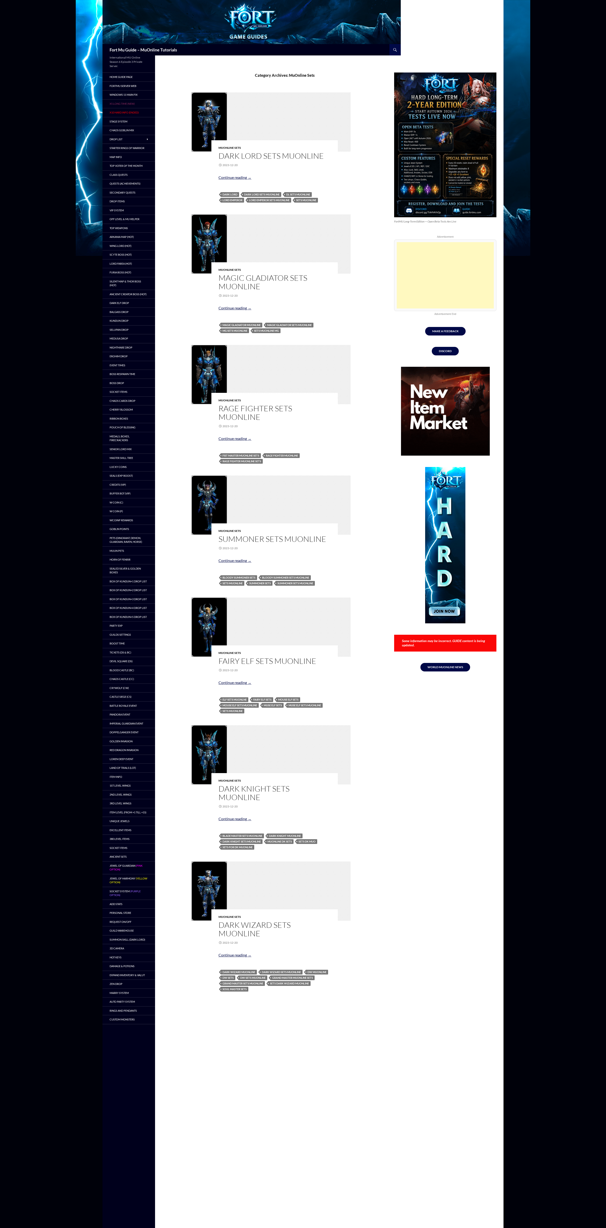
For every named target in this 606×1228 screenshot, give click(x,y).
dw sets (228, 977)
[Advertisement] (445, 275)
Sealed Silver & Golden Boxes (125, 570)
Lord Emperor (232, 200)
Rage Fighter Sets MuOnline (255, 412)
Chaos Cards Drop (122, 400)
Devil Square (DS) (121, 661)
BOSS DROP (117, 383)
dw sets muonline (253, 977)
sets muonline (306, 200)
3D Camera (117, 948)
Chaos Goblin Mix (122, 130)
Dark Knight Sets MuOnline (254, 793)
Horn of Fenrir (120, 559)
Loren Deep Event (121, 759)
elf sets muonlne (235, 699)
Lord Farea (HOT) (121, 263)
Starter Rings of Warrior (127, 148)
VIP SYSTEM (117, 210)
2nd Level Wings (121, 794)
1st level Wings (120, 785)
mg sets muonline (235, 330)
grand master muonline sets (292, 977)
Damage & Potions (122, 966)
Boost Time (117, 643)
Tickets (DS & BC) (120, 652)
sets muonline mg (266, 330)
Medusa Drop (119, 338)
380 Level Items (119, 838)
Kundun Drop (119, 320)
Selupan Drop (119, 329)
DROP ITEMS (117, 201)
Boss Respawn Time (122, 374)
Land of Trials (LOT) (123, 767)
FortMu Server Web (123, 85)
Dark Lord (230, 194)
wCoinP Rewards (121, 520)
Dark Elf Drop (119, 302)
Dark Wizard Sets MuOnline (254, 929)
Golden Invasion (121, 741)
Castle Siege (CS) (120, 696)
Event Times (117, 365)
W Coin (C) (116, 502)
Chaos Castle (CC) (122, 678)
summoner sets (260, 583)
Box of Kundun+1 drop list (128, 581)
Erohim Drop (119, 356)
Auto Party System (122, 1001)
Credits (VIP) (118, 484)
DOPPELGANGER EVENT (124, 732)
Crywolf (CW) (119, 687)
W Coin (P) (116, 511)
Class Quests (119, 174)
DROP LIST (116, 139)
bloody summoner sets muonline (285, 577)
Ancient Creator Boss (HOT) (128, 294)
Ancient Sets (118, 856)
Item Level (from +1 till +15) (128, 812)
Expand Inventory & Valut (127, 975)
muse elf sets (273, 705)
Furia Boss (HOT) (120, 272)
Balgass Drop (119, 311)
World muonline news (445, 667)
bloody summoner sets (239, 577)
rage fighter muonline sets (242, 461)
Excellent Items (120, 830)
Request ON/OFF (120, 921)
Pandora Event (120, 714)
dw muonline (316, 972)
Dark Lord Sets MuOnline (271, 156)
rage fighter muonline (282, 455)
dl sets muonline (298, 194)
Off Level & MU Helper (124, 219)
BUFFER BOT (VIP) (120, 493)
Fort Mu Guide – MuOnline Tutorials (143, 49)
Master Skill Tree (121, 457)
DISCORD (445, 351)
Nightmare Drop (121, 347)
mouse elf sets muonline (240, 705)
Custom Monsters (122, 1019)
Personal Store (120, 912)
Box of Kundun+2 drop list (128, 590)
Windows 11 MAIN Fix (124, 94)
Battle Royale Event (123, 705)
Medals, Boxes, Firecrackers (119, 438)
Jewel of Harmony (128, 880)
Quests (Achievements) (125, 183)
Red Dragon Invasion (124, 750)
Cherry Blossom (121, 409)
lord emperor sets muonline (269, 200)
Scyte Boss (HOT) (121, 254)
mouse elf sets (288, 699)
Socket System (125, 893)
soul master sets (235, 989)
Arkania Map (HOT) (122, 236)
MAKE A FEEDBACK (445, 331)
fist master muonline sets (241, 455)
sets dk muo (307, 841)
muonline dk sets (279, 841)
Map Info (116, 157)
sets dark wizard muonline (289, 983)
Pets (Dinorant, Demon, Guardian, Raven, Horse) (126, 540)
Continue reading (234, 177)
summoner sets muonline (295, 583)
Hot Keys (115, 957)
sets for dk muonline (238, 847)
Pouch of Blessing (122, 427)
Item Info (116, 776)
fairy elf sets (262, 699)
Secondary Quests (122, 192)
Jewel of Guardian (126, 867)
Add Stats (116, 904)
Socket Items (118, 391)
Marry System (119, 992)
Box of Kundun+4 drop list (128, 607)
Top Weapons (119, 228)
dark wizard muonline (239, 972)
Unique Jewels (119, 821)
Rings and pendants (123, 1010)
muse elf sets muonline (305, 705)
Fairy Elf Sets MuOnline (267, 661)
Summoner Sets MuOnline (272, 539)
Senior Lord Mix (121, 449)
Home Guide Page (121, 76)
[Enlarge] (489, 78)
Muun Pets (117, 550)
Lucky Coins (118, 466)
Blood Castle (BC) (122, 670)
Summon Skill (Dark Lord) (127, 939)
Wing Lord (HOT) (120, 245)
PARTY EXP (116, 625)
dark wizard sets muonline (281, 972)
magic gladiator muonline (242, 324)
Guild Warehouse (122, 930)
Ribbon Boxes (119, 418)
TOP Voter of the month (126, 165)
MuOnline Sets (229, 148)
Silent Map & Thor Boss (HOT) (125, 283)
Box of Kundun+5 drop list (128, 616)
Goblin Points (119, 528)
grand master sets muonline (243, 983)
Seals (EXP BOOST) (121, 475)
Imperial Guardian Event (126, 723)
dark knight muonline (285, 835)
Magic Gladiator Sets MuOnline (262, 282)
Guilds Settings (120, 634)
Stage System (118, 121)
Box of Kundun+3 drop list (128, 599)
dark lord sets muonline (262, 194)
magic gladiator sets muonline (289, 324)
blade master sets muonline (242, 835)
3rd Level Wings (120, 803)
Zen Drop (116, 983)
